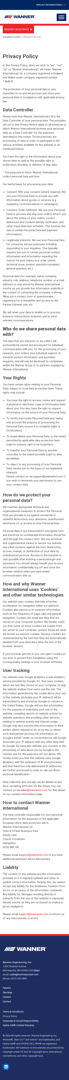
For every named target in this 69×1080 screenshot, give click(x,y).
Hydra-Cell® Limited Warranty (18, 1025)
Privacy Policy (10, 1016)
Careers (7, 997)
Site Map (7, 992)
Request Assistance (17, 29)
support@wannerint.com (34, 855)
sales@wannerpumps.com (24, 974)
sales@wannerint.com (34, 790)
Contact (7, 1001)
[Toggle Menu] (61, 17)
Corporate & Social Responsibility (20, 1020)
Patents (7, 988)
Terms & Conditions (13, 1011)
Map (36, 970)
